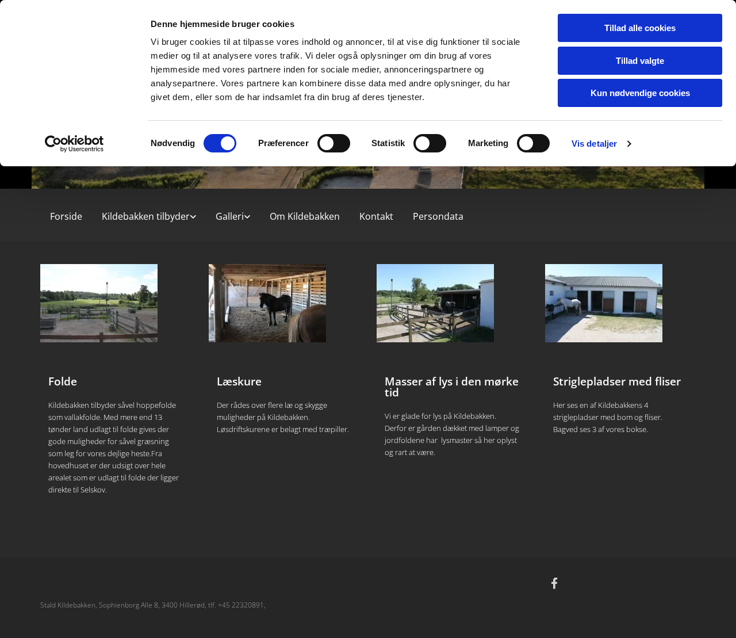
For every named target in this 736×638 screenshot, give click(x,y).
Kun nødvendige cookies (640, 93)
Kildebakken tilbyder (146, 216)
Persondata (438, 216)
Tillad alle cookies (640, 28)
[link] (149, 213)
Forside (66, 216)
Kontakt (376, 216)
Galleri (230, 216)
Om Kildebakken (305, 216)
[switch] (333, 143)
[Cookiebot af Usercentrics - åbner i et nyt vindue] (74, 143)
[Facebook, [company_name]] (554, 582)
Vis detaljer (594, 143)
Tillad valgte (640, 61)
